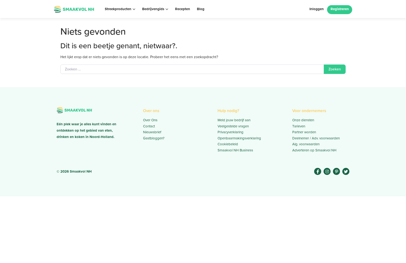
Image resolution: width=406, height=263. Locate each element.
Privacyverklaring (230, 132)
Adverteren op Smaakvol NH (314, 150)
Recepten (182, 9)
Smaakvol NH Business (235, 150)
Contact (149, 126)
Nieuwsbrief (152, 132)
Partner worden (304, 132)
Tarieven (298, 126)
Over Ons (150, 120)
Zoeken (334, 69)
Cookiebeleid (228, 144)
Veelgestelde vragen (233, 126)
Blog (200, 9)
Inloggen (316, 9)
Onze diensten (303, 120)
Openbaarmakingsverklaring (239, 138)
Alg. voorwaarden (306, 144)
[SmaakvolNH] (74, 8)
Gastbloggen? (153, 138)
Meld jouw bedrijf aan (234, 120)
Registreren (340, 9)
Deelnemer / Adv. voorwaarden (316, 138)
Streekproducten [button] (118, 9)
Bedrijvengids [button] (153, 9)
